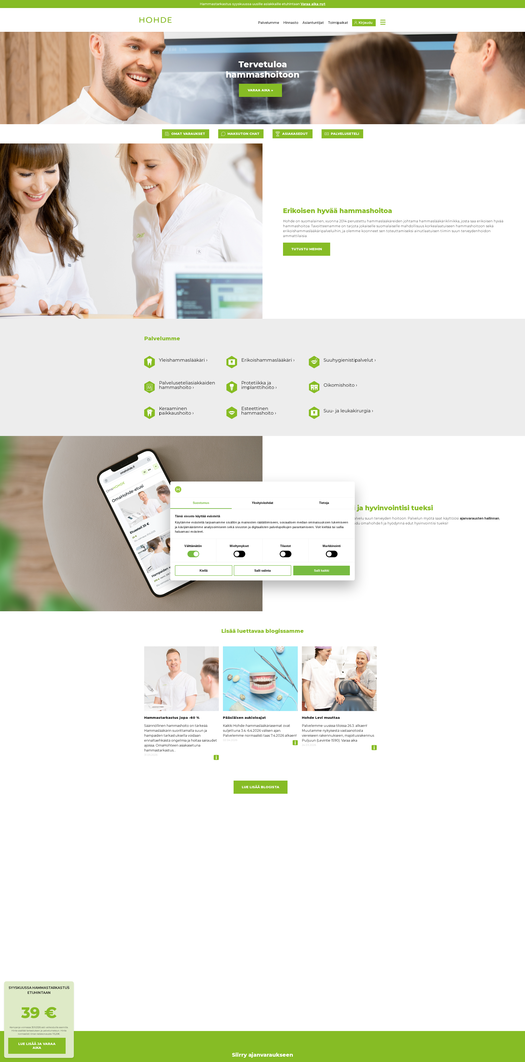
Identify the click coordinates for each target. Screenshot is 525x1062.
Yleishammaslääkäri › (183, 360)
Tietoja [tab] (324, 503)
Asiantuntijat (313, 23)
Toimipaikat (338, 23)
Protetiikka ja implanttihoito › (259, 385)
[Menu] (383, 22)
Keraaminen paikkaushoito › (176, 411)
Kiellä (204, 570)
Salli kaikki (321, 570)
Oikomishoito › (340, 385)
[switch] (239, 554)
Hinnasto (290, 23)
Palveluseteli (345, 134)
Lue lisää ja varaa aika (37, 1046)
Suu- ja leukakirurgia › (348, 411)
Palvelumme (268, 23)
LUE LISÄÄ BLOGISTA (260, 787)
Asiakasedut (295, 134)
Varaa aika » (260, 90)
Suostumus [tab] (201, 503)
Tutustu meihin (306, 249)
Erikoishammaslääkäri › (268, 360)
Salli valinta (262, 570)
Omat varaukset (188, 134)
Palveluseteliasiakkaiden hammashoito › (187, 385)
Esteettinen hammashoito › (258, 411)
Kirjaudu (365, 23)
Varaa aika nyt (313, 4)
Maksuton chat (243, 134)
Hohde (155, 21)
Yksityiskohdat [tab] (262, 503)
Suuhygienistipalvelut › (350, 360)
